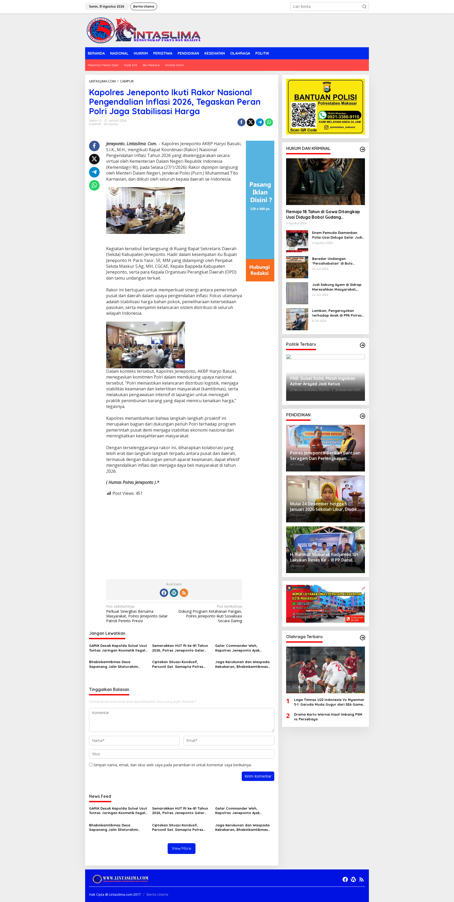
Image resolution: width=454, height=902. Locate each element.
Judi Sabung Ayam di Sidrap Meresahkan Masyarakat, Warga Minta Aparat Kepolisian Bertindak (337, 287)
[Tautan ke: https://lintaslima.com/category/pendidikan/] (362, 416)
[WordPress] (174, 593)
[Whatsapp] (269, 122)
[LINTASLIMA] (145, 29)
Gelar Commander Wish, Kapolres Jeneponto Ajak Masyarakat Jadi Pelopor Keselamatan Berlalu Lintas (239, 648)
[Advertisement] (174, 533)
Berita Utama (157, 894)
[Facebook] (164, 593)
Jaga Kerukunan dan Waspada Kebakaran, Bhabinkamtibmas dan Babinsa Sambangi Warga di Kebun (244, 664)
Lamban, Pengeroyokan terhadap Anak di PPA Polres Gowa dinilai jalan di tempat (337, 313)
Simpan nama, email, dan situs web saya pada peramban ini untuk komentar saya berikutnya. (173, 764)
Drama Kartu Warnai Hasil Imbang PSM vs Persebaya (328, 716)
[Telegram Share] (260, 122)
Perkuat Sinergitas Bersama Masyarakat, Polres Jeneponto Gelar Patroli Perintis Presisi (137, 613)
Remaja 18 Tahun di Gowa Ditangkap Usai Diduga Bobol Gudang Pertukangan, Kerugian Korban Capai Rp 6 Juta (324, 214)
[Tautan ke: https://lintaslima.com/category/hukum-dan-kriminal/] (362, 149)
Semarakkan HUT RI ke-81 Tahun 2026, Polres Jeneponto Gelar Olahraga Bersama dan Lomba (180, 648)
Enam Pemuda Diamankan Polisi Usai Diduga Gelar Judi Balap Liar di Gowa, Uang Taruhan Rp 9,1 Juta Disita (337, 235)
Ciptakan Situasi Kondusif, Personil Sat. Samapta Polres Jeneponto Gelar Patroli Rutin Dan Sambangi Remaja (178, 664)
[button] (364, 6)
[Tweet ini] (251, 122)
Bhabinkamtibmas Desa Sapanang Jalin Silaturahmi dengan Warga (113, 664)
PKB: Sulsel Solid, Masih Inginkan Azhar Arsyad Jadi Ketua (322, 381)
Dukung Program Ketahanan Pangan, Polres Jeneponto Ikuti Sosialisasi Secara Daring (210, 613)
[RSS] (184, 593)
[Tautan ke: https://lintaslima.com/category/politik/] (362, 345)
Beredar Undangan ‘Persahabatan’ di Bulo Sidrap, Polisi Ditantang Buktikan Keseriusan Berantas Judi (338, 261)
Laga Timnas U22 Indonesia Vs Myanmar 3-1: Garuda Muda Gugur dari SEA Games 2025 (329, 702)
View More (181, 848)
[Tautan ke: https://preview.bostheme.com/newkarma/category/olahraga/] (362, 637)
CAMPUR (95, 124)
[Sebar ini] (241, 122)
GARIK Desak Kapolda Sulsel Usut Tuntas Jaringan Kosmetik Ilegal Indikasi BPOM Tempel (118, 648)
